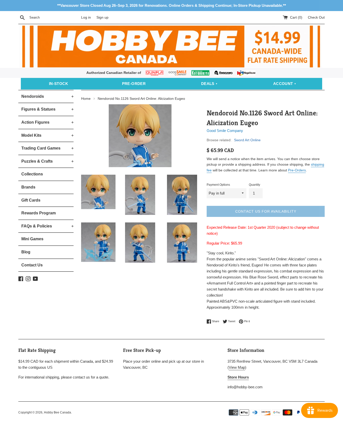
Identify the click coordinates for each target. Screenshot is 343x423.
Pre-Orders (297, 170)
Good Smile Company (225, 130)
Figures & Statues (47, 109)
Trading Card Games (47, 148)
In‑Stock (58, 83)
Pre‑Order (134, 83)
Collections (32, 174)
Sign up (102, 17)
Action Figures (47, 122)
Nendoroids (47, 96)
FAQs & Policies (47, 226)
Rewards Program (38, 213)
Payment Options (218, 184)
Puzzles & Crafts (47, 161)
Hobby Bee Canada (57, 412)
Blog (25, 252)
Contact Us (32, 265)
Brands (28, 187)
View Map (237, 367)
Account (283, 83)
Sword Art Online (247, 140)
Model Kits (47, 135)
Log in (86, 17)
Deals (207, 83)
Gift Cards (30, 200)
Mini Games (32, 239)
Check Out (316, 17)
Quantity (254, 184)
